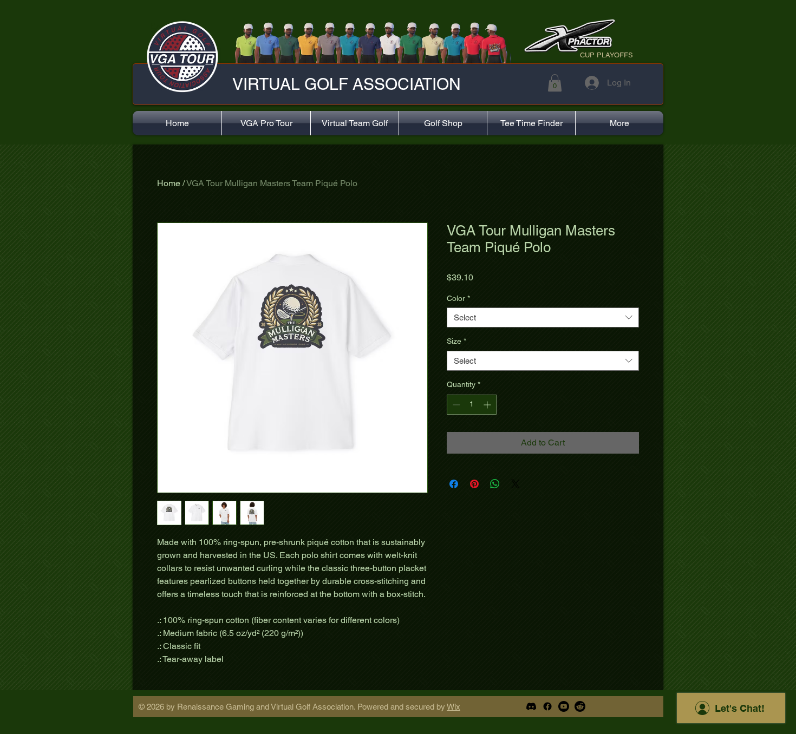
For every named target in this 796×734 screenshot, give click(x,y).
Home (168, 183)
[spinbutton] (471, 404)
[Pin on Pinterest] (474, 483)
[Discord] (531, 706)
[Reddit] (580, 706)
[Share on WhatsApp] (494, 483)
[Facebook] (547, 706)
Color (458, 298)
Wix (453, 706)
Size (456, 341)
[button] (554, 82)
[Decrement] (455, 404)
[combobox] (543, 317)
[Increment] (488, 404)
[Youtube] (563, 706)
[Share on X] (515, 483)
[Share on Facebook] (453, 483)
